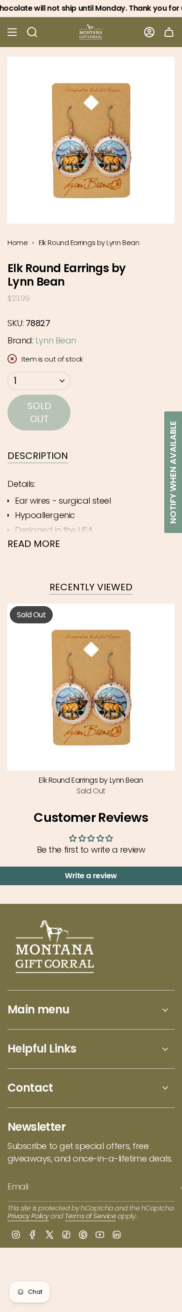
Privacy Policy (28, 1216)
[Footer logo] (55, 948)
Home (17, 242)
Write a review (91, 875)
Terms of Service (90, 1216)
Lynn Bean (55, 340)
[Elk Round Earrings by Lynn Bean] (91, 687)
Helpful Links (41, 1048)
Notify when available (173, 472)
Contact (30, 1087)
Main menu (38, 1009)
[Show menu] (12, 32)
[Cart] (169, 32)
